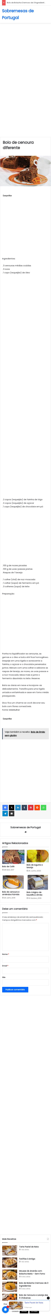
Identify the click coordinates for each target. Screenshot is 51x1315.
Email (5, 965)
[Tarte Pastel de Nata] (9, 1250)
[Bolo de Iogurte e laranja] (38, 856)
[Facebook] (5, 807)
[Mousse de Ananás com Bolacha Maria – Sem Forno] (9, 1275)
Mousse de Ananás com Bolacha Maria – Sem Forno (32, 1272)
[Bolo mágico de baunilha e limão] (38, 882)
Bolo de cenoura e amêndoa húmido (10, 893)
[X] (11, 807)
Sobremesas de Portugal (25, 827)
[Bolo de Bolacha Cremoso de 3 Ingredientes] (9, 1287)
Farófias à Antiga (27, 1258)
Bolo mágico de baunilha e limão (34, 893)
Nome (5, 954)
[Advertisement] (25, 51)
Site (3, 977)
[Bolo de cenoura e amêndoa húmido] (13, 882)
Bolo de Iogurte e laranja (35, 866)
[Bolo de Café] (13, 857)
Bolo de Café (8, 866)
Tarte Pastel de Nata (29, 1246)
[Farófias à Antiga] (9, 1262)
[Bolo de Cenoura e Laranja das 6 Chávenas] (9, 1299)
